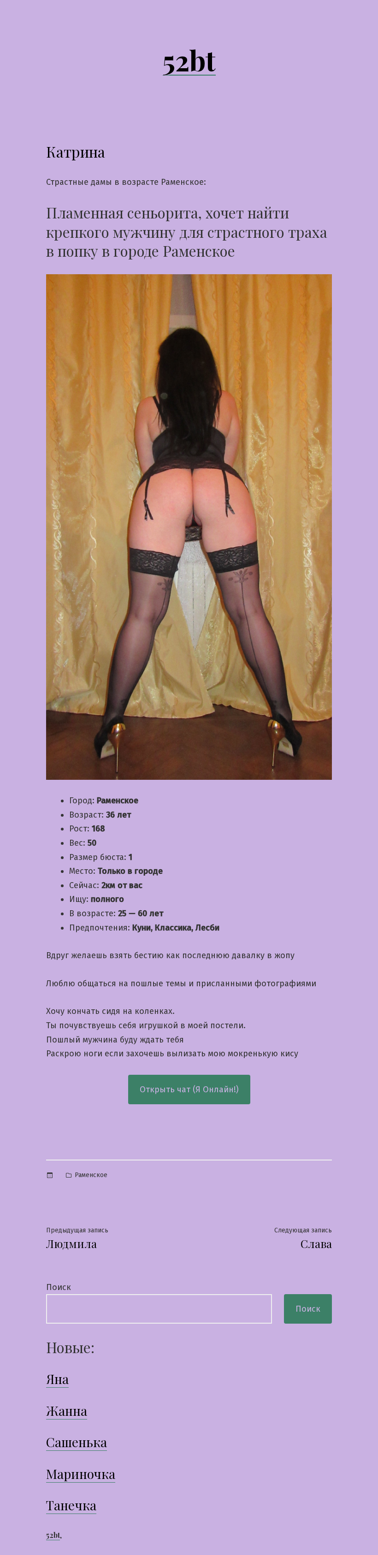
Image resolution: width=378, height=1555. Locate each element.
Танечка (71, 1505)
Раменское (91, 1175)
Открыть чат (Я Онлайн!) (189, 1089)
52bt (189, 59)
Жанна (66, 1410)
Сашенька (76, 1441)
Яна (57, 1378)
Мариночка (80, 1473)
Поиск (58, 1287)
